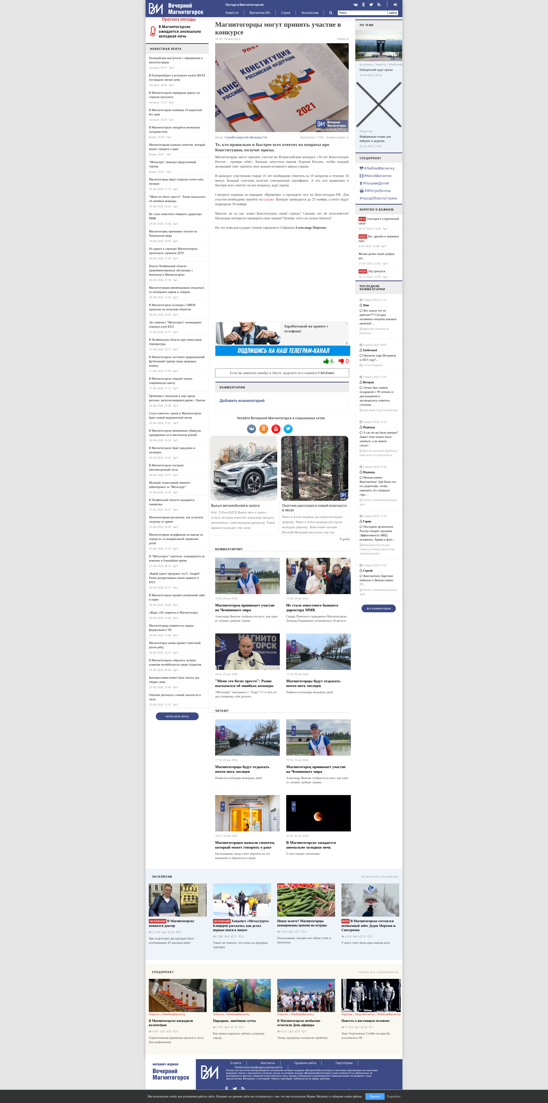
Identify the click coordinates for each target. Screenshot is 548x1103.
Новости (231, 12)
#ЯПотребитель (377, 190)
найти (393, 13)
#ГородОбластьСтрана (378, 198)
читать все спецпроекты (378, 972)
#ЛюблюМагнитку (379, 168)
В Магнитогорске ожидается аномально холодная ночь (180, 31)
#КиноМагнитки (377, 175)
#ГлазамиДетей (375, 183)
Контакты (268, 1063)
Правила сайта (305, 1063)
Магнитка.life (259, 12)
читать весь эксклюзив (379, 876)
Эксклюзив (309, 12)
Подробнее (394, 1096)
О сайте (235, 1063)
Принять (375, 1096)
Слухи (285, 12)
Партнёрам (344, 1063)
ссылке (269, 199)
